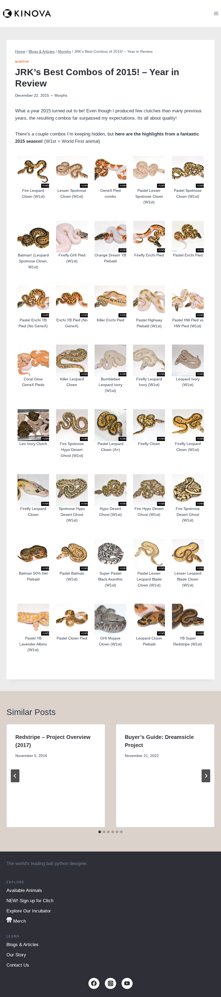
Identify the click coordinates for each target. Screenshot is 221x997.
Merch (19, 921)
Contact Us (17, 965)
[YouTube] (127, 983)
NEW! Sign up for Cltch (29, 900)
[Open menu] (216, 13)
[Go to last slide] (15, 775)
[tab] (99, 832)
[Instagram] (110, 983)
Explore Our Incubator (28, 910)
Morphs (22, 61)
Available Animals (24, 890)
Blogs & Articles (22, 944)
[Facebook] (93, 983)
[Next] (206, 775)
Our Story (16, 954)
